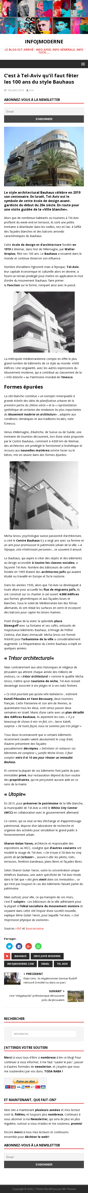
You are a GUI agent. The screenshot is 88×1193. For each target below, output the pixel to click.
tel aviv (62, 964)
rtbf (18, 928)
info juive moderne (47, 956)
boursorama (35, 928)
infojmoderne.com (20, 964)
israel (45, 964)
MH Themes (69, 1189)
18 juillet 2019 (15, 90)
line (31, 90)
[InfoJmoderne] (44, 31)
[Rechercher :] (44, 1033)
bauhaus (20, 956)
